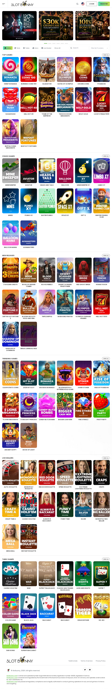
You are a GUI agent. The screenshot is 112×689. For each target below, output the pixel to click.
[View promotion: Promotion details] (19, 25)
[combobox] (91, 48)
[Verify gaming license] (8, 670)
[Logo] (20, 661)
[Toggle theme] (77, 4)
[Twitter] (85, 670)
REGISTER (104, 4)
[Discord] (90, 670)
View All (106, 55)
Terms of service (87, 661)
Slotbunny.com (12, 676)
